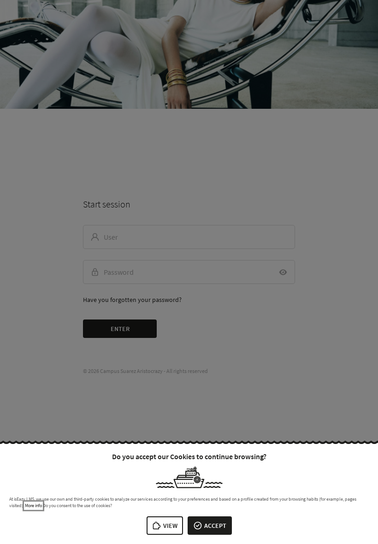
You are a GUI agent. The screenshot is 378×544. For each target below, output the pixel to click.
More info (33, 506)
